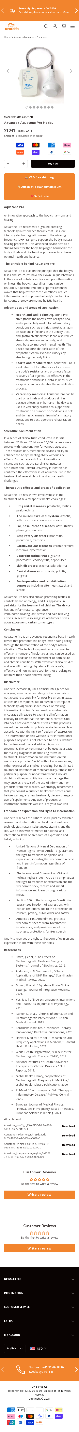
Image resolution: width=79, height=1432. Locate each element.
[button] (63, 26)
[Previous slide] (8, 71)
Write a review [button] (39, 1194)
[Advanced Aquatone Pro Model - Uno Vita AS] (27, 107)
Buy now (53, 163)
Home (7, 37)
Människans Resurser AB (18, 117)
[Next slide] (71, 71)
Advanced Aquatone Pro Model (30, 37)
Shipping (9, 136)
